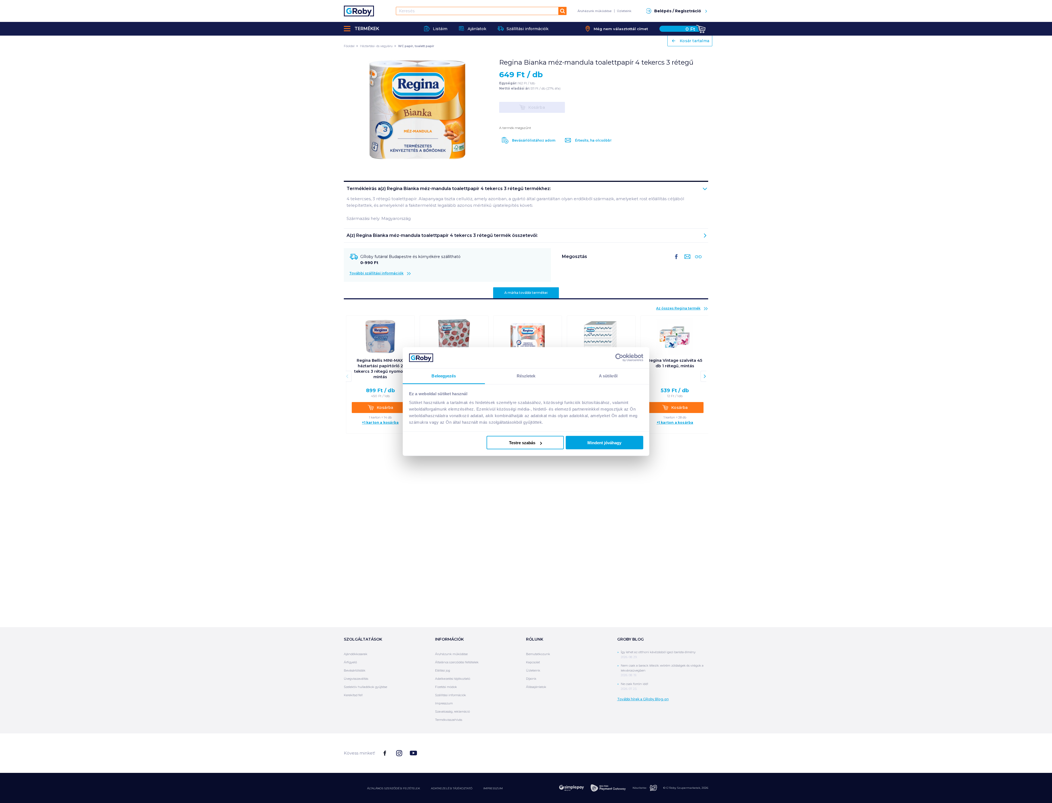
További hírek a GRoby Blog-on (643, 699)
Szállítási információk (450, 695)
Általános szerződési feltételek (457, 662)
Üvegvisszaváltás (356, 679)
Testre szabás (522, 442)
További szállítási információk (376, 273)
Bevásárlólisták (354, 670)
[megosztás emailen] (686, 261)
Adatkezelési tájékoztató (452, 679)
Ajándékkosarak (355, 654)
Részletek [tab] (526, 375)
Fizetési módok (446, 687)
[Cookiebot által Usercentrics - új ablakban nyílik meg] (619, 358)
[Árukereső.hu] (687, 752)
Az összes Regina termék (678, 308)
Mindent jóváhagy (604, 442)
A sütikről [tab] (608, 375)
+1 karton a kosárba (380, 422)
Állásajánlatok (536, 687)
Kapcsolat (533, 662)
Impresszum (444, 703)
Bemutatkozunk (538, 654)
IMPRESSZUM (493, 788)
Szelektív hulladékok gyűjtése (365, 687)
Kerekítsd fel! (353, 695)
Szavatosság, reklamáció (452, 711)
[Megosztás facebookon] (676, 261)
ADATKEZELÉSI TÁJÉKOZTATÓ (451, 788)
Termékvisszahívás (448, 720)
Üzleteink (624, 11)
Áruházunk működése (594, 11)
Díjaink (531, 679)
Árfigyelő (350, 662)
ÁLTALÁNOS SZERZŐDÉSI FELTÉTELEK (393, 788)
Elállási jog (442, 670)
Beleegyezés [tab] (443, 375)
